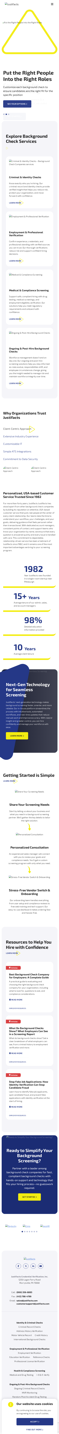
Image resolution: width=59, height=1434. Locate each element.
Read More (16, 1000)
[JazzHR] (45, 1226)
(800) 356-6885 (24, 1292)
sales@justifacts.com (27, 1300)
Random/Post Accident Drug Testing (29, 1397)
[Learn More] (29, 182)
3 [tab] (27, 1231)
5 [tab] (32, 1231)
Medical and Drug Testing (21, 1375)
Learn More (15, 202)
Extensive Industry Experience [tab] (20, 436)
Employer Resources (17, 1008)
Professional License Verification (29, 1361)
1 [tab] (22, 1231)
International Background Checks (29, 1339)
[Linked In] (33, 1266)
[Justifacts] (17, 4)
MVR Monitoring (29, 1392)
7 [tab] (36, 1231)
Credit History (41, 1335)
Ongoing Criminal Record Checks (29, 1388)
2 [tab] (24, 1231)
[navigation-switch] (52, 4)
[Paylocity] (10, 1226)
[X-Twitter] (25, 1266)
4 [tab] (29, 1231)
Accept (34, 1421)
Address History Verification (29, 1331)
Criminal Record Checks (29, 1327)
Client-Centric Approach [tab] (17, 428)
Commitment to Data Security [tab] (20, 459)
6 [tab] (34, 1231)
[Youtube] (40, 1266)
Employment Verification (29, 1353)
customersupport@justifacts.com (32, 1303)
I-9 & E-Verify (43, 1375)
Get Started (28, 1197)
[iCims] (26, 1226)
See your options (16, 104)
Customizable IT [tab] (12, 443)
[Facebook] (18, 1266)
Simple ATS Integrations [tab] (17, 451)
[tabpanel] (29, 509)
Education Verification (19, 1357)
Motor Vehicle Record (21, 1335)
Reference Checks (41, 1357)
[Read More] (29, 987)
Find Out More (33, 1429)
